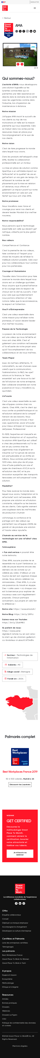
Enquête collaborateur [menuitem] (11, 915)
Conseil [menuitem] (5, 919)
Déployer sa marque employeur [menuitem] (15, 923)
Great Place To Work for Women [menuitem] (15, 959)
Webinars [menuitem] (6, 1011)
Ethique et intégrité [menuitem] (10, 987)
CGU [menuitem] (4, 1019)
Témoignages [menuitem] (8, 947)
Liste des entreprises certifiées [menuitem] (15, 943)
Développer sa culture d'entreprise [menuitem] (16, 931)
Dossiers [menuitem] (5, 1007)
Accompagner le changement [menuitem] (14, 927)
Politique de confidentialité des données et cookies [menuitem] (19, 1024)
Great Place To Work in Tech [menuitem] (14, 963)
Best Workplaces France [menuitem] (12, 955)
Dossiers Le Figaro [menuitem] (9, 1015)
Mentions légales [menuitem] (20, 1046)
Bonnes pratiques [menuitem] (9, 1003)
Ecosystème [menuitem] (7, 979)
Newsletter (35, 2)
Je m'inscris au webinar (20, 853)
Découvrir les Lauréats (20, 784)
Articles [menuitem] (5, 999)
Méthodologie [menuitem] (8, 983)
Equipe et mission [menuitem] (9, 975)
